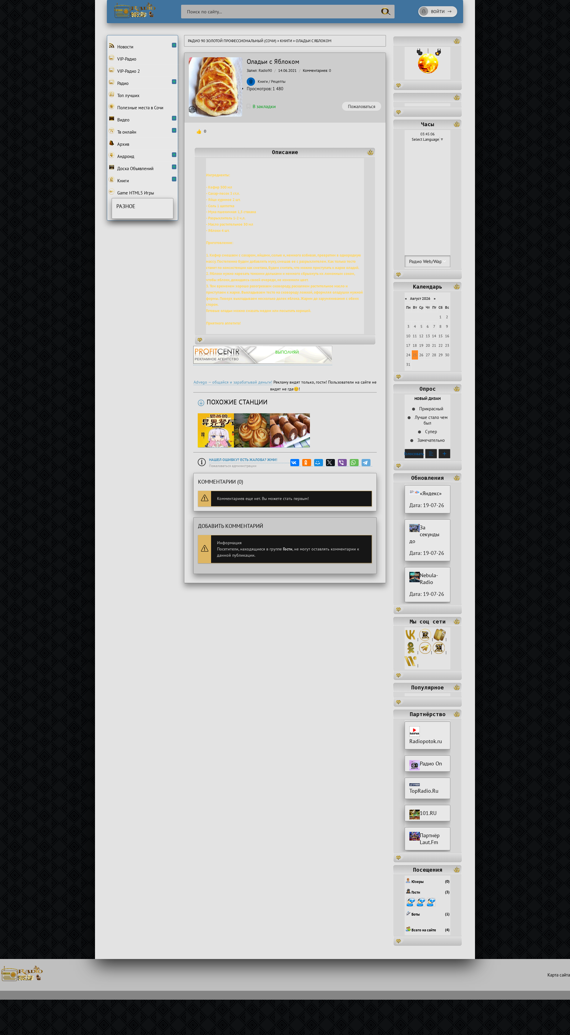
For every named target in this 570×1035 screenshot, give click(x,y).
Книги (286, 40)
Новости (124, 47)
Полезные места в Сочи (139, 107)
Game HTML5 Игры (135, 193)
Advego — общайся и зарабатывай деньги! (233, 382)
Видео (122, 120)
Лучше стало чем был (431, 420)
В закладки (264, 106)
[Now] (411, 665)
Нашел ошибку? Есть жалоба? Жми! (243, 459)
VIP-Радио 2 (128, 71)
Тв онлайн (126, 132)
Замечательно (430, 440)
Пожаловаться (361, 106)
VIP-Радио (126, 59)
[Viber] (343, 462)
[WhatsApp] (355, 462)
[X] (331, 462)
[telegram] (425, 652)
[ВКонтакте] (295, 462)
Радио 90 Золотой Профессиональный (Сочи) (232, 40)
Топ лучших (128, 95)
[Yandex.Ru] (439, 652)
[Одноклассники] (307, 462)
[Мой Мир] (319, 462)
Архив (122, 144)
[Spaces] (440, 639)
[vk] (411, 639)
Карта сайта (558, 975)
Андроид (125, 156)
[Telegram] (367, 462)
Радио (122, 83)
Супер (430, 431)
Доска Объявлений (134, 168)
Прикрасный (430, 409)
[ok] (411, 652)
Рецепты (278, 81)
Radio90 (265, 70)
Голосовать (414, 453)
